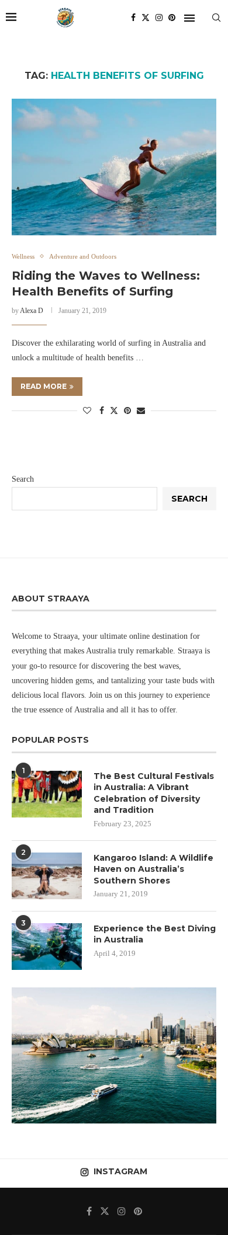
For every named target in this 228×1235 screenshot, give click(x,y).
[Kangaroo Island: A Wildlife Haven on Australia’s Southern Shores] (47, 876)
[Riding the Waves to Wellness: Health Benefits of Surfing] (114, 167)
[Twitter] (145, 17)
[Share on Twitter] (114, 410)
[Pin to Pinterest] (127, 411)
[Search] (216, 17)
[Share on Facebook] (101, 411)
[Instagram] (159, 17)
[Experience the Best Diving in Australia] (47, 946)
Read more (43, 386)
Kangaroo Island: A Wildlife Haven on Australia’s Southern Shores (153, 869)
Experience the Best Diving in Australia (155, 934)
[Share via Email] (141, 411)
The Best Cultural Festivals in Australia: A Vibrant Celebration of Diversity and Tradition (154, 793)
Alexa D (31, 311)
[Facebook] (133, 17)
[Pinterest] (171, 17)
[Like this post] (87, 411)
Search (23, 479)
